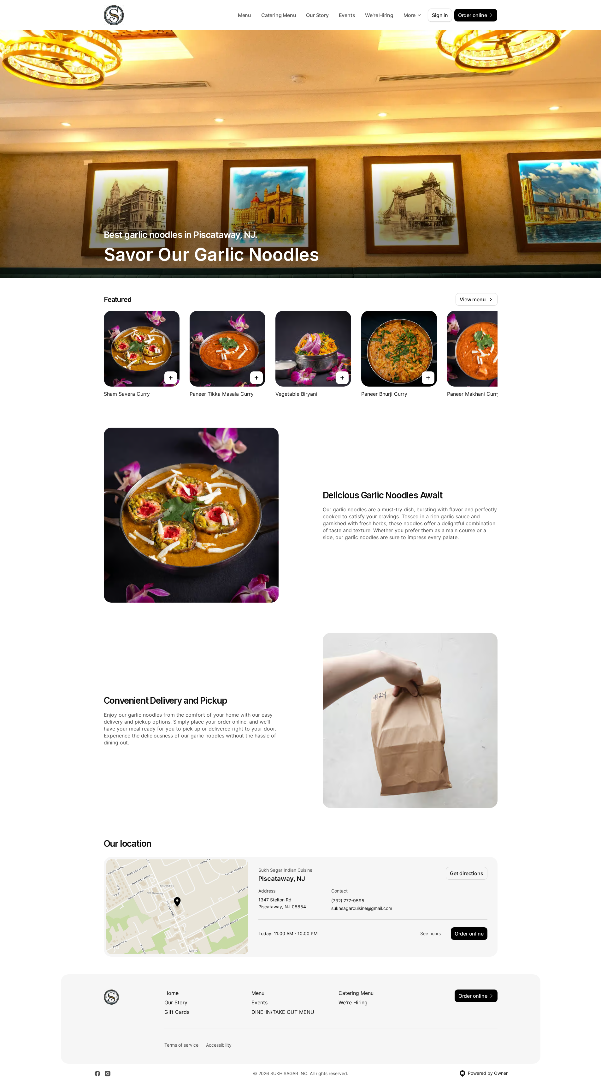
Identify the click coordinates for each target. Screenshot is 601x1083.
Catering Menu (278, 15)
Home (171, 993)
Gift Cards (176, 1012)
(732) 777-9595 (347, 901)
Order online (469, 933)
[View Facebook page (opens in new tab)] (97, 1073)
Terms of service (181, 1045)
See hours (430, 933)
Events (347, 15)
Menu (244, 15)
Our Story (317, 15)
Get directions (466, 873)
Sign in (440, 15)
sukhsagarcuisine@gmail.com (361, 909)
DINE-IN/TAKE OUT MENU (282, 1012)
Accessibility (219, 1045)
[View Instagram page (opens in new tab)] (107, 1073)
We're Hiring (379, 15)
